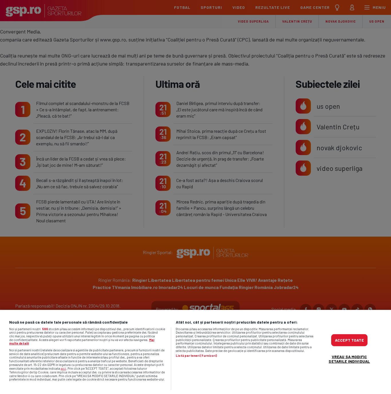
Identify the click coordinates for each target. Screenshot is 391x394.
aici (63, 368)
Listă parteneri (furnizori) (196, 355)
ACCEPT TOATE (349, 340)
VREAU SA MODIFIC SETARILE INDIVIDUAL (349, 359)
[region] (195, 352)
